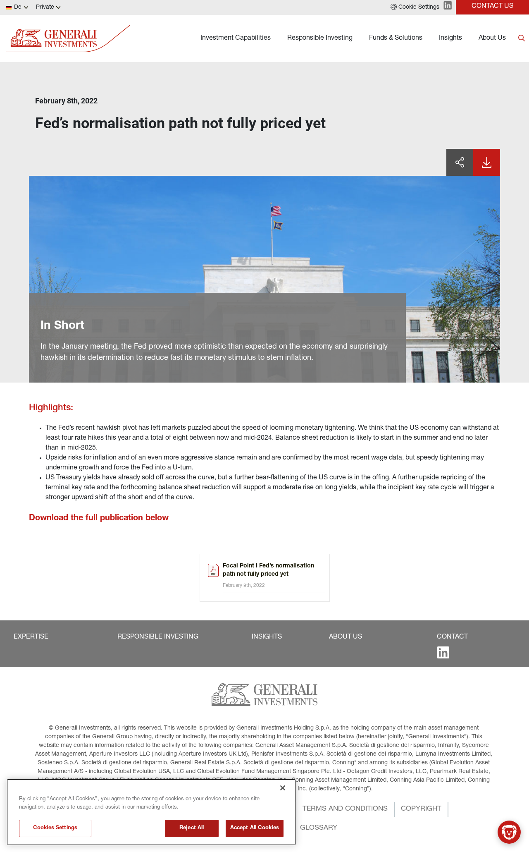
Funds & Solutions (395, 38)
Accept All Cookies (254, 828)
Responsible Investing (320, 38)
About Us (492, 38)
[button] (414, 7)
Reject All (191, 828)
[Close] (283, 788)
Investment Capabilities (235, 38)
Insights (450, 38)
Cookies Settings (55, 828)
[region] (151, 812)
